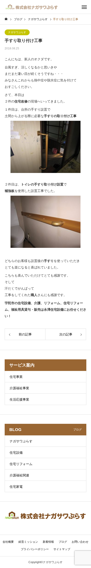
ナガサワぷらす (17, 32)
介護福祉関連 (19, 475)
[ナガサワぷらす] (31, 7)
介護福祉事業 (19, 388)
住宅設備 (16, 452)
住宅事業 (16, 377)
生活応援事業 (19, 399)
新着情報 (48, 541)
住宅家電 (16, 486)
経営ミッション (28, 541)
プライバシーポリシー (35, 549)
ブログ (63, 541)
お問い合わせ (80, 541)
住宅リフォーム (21, 464)
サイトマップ (61, 549)
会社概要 (8, 541)
